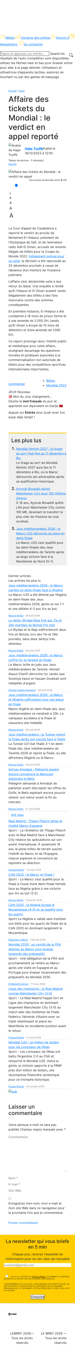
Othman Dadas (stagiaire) (22, 690)
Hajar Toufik (34, 148)
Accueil (12, 90)
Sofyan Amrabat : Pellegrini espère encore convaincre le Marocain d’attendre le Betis (33, 774)
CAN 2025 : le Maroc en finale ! (31, 874)
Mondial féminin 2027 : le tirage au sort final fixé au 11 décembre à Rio (41, 453)
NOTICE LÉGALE (39, 1277)
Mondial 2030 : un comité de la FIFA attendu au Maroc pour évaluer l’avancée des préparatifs (34, 949)
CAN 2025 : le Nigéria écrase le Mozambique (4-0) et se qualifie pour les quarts (35, 909)
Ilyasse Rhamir (16, 869)
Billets (50, 381)
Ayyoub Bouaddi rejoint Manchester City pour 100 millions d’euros (41, 493)
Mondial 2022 (56, 385)
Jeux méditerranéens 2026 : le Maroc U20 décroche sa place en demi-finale (40, 533)
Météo (10, 38)
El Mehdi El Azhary (18, 983)
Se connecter (33, 44)
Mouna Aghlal (15, 615)
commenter (16, 384)
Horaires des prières (35, 38)
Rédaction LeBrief (18, 939)
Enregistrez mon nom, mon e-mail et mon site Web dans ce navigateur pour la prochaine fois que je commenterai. (36, 1208)
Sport (22, 90)
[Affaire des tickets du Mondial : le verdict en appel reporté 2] (37, 174)
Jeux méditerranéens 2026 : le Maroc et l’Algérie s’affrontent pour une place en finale (36, 699)
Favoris (62, 38)
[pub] (12, 1091)
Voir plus (17, 815)
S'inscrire (37, 1297)
